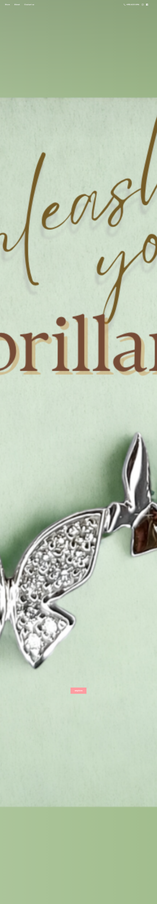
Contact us (29, 5)
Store (7, 5)
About (17, 5)
